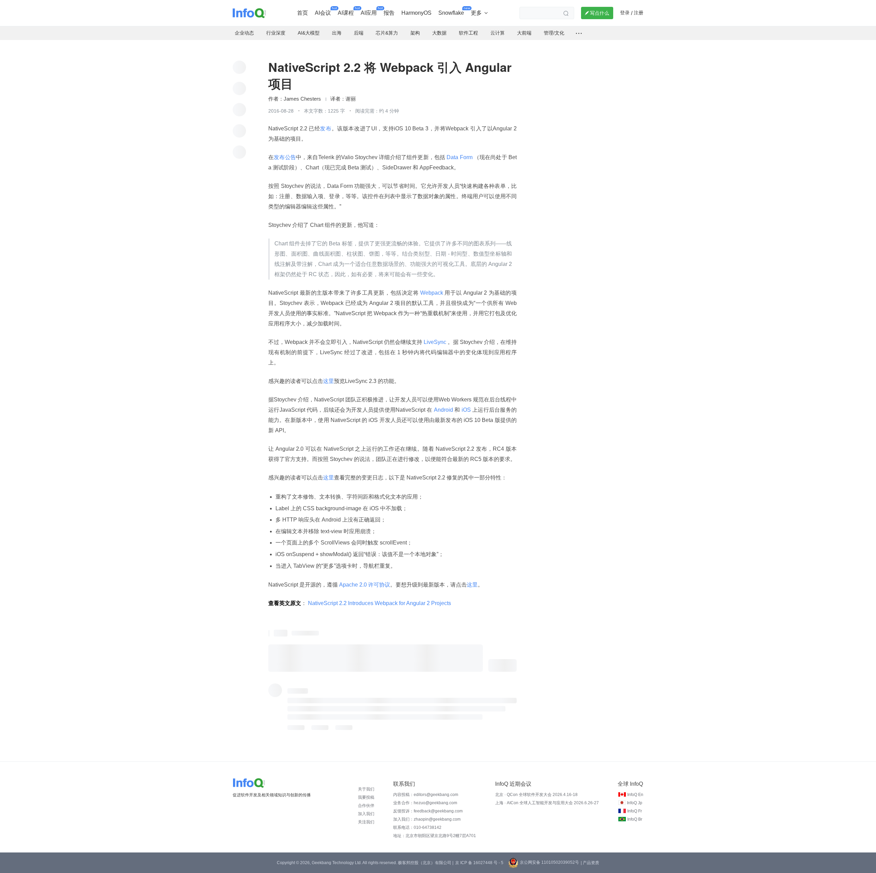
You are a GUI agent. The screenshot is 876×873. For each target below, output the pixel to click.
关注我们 (366, 822)
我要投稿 (366, 797)
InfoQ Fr (634, 811)
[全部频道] (579, 33)
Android (444, 410)
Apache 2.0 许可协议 (364, 585)
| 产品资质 (590, 862)
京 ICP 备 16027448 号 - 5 (479, 862)
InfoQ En (635, 794)
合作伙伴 (366, 805)
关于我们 (366, 789)
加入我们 (366, 813)
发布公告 (285, 157)
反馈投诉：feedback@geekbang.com (428, 811)
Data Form (459, 157)
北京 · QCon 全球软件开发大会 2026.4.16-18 (536, 794)
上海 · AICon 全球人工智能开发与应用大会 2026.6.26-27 (547, 802)
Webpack (431, 293)
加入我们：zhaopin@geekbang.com (427, 819)
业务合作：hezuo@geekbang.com (425, 802)
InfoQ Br (634, 819)
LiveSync (435, 342)
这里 (328, 381)
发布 (325, 128)
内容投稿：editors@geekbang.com (425, 794)
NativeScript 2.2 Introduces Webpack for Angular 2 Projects (379, 603)
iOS (466, 410)
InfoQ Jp (634, 802)
